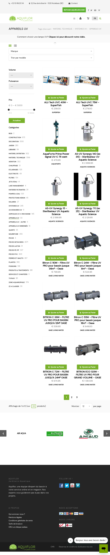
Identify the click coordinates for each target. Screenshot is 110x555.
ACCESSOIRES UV (15, 210)
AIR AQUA (21, 433)
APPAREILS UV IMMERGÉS (18, 226)
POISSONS (12, 266)
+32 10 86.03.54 (17, 3)
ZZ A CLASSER (14, 286)
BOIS (10, 133)
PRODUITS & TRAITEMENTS (19, 270)
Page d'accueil (44, 29)
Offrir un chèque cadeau (18, 527)
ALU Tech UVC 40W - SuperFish (56, 104)
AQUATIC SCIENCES (87, 167)
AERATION (12, 162)
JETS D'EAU (13, 182)
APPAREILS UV (14, 218)
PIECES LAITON (14, 246)
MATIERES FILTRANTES (17, 190)
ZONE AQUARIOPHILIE (17, 282)
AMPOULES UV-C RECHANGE (19, 214)
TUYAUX (12, 278)
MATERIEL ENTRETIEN (17, 153)
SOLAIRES (12, 202)
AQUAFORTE (56, 164)
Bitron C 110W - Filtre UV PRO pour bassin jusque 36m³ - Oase (56, 265)
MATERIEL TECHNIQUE (62, 29)
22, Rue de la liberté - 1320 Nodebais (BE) (47, 3)
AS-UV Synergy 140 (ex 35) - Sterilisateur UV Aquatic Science (87, 156)
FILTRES (11, 178)
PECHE (11, 238)
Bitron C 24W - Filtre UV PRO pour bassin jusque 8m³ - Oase (87, 265)
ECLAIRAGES (13, 170)
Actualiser (17, 120)
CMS (52, 547)
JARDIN (11, 145)
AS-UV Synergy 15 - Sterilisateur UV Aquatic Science (56, 211)
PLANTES (12, 262)
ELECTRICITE (13, 174)
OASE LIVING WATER (56, 276)
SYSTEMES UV (81, 29)
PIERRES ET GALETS (16, 258)
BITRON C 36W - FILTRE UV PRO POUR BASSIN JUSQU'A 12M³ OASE (56, 320)
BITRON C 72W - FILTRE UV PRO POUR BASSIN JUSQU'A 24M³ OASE (56, 374)
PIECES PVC (13, 254)
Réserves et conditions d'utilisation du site (75, 547)
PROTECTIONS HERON (17, 198)
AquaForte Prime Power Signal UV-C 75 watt (56, 155)
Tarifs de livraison (15, 524)
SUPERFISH (56, 112)
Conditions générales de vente (21, 520)
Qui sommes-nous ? (17, 514)
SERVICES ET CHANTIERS (18, 274)
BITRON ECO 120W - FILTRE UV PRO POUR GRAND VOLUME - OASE (87, 374)
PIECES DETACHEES (16, 242)
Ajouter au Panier (57, 98)
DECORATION (14, 141)
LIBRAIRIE (12, 149)
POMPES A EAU (14, 194)
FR (95, 18)
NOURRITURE (13, 234)
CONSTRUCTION (15, 137)
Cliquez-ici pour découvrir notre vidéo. (67, 37)
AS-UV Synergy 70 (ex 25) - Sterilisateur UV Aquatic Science (87, 211)
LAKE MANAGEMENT (16, 186)
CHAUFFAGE (13, 166)
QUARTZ (12, 230)
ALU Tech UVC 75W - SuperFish (87, 104)
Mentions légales (15, 517)
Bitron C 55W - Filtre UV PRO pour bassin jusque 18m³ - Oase (87, 320)
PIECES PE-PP (14, 250)
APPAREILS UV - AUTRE (17, 222)
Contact (74, 3)
